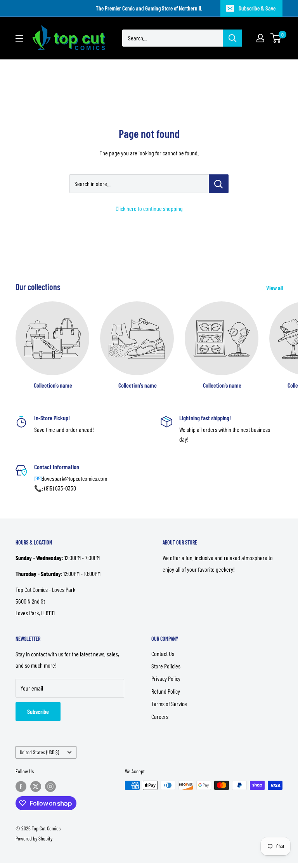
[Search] (232, 38)
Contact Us (162, 653)
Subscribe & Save (257, 8)
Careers (159, 716)
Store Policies (165, 666)
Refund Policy (165, 691)
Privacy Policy (165, 678)
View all (275, 287)
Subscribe (38, 711)
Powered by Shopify (34, 838)
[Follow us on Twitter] (35, 786)
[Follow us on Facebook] (21, 786)
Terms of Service (169, 703)
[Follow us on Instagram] (50, 786)
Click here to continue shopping (149, 208)
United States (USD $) (39, 752)
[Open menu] (19, 38)
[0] (276, 38)
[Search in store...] (219, 183)
